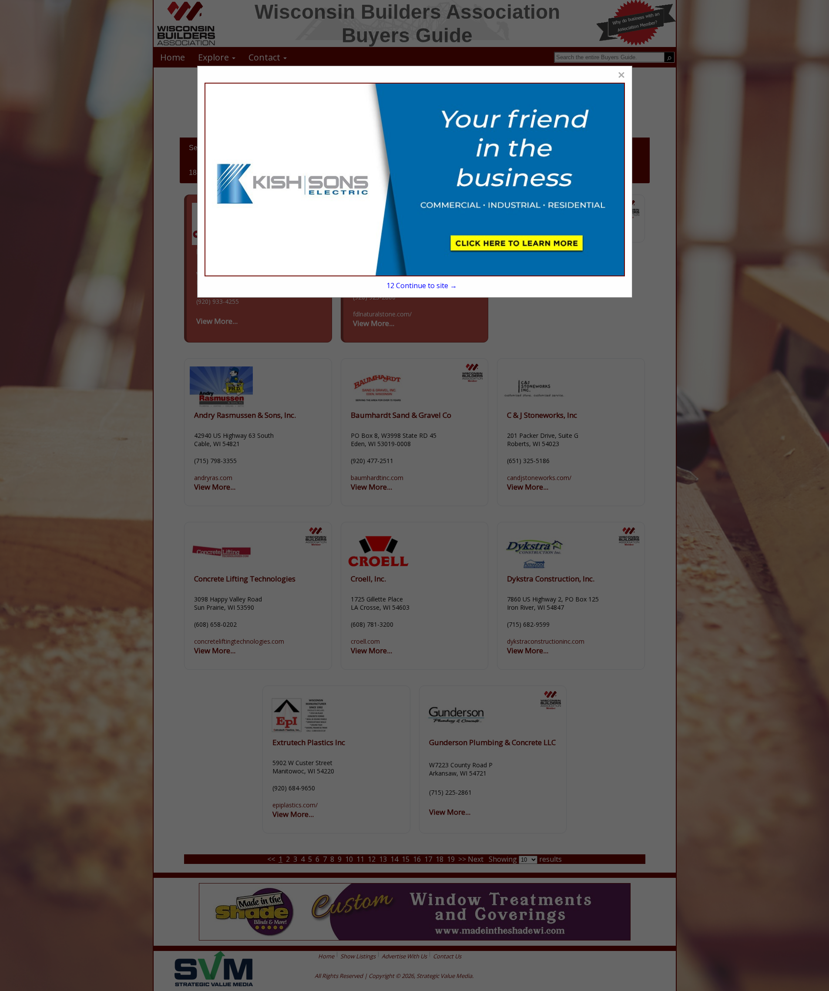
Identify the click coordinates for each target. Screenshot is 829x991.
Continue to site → (421, 285)
